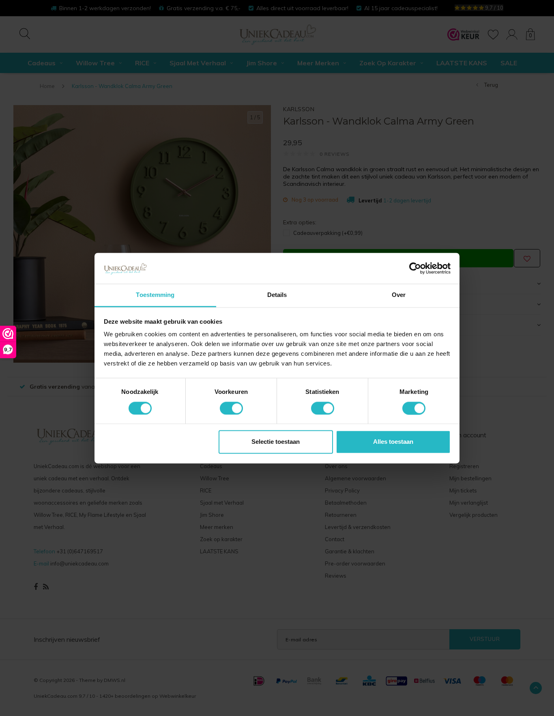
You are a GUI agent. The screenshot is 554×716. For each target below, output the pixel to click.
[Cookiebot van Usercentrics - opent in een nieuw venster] (415, 268)
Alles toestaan (393, 442)
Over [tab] (399, 295)
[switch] (231, 408)
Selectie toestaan (275, 442)
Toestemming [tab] (155, 295)
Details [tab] (277, 295)
